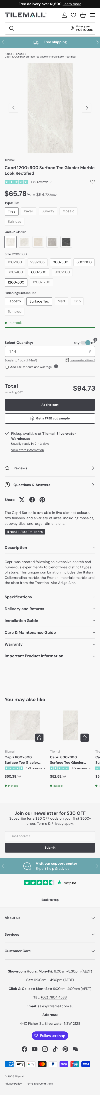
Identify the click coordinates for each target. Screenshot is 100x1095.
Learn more (72, 4)
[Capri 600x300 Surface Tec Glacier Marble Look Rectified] (70, 725)
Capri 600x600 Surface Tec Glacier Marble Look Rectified (23, 760)
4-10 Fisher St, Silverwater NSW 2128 (50, 1023)
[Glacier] (10, 242)
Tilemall (10, 160)
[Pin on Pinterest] (42, 500)
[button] (82, 15)
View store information (27, 450)
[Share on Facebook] (32, 500)
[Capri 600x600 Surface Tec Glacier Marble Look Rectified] (25, 725)
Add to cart (50, 405)
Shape (20, 54)
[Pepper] (66, 242)
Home (8, 54)
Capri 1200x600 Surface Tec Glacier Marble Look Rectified (40, 56)
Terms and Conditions (39, 1083)
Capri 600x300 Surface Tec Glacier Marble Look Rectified (68, 760)
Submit (50, 848)
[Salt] (24, 242)
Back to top (50, 900)
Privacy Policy (13, 1083)
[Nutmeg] (38, 242)
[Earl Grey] (52, 242)
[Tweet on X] (22, 500)
